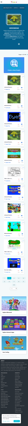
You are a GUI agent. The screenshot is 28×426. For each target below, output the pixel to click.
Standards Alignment (19, 405)
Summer (17, 387)
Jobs (2, 381)
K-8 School (17, 404)
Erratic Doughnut (8, 272)
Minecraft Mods (4, 404)
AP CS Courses (18, 401)
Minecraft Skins (4, 394)
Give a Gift (17, 378)
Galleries (16, 7)
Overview (17, 375)
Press (2, 379)
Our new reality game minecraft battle (8, 270)
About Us (3, 376)
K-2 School (17, 402)
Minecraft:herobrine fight (8, 233)
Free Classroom (18, 394)
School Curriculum (19, 393)
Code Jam (3, 405)
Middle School (18, 398)
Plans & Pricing (18, 384)
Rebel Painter (13, 36)
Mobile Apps (4, 382)
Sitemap (3, 384)
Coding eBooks (4, 385)
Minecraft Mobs (4, 398)
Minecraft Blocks (4, 399)
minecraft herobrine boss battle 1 (8, 196)
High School (17, 399)
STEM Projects (18, 410)
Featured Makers (19, 382)
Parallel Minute (8, 180)
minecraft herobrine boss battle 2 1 (8, 87)
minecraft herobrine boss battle (8, 123)
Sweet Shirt (8, 144)
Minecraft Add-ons (5, 401)
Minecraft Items (4, 402)
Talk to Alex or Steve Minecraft (8, 178)
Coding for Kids (8, 7)
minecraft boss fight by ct (8, 105)
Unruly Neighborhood (8, 253)
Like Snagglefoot (8, 199)
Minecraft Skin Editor (5, 396)
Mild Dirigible (8, 217)
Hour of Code (4, 407)
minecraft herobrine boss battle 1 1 (8, 215)
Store (2, 387)
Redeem (17, 379)
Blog (2, 375)
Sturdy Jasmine (7, 35)
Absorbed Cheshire (8, 235)
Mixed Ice (6, 33)
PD (15, 407)
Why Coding (17, 381)
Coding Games (4, 391)
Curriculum (17, 376)
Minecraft (3, 393)
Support (3, 378)
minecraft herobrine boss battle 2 (8, 142)
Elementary (17, 396)
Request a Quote (18, 412)
